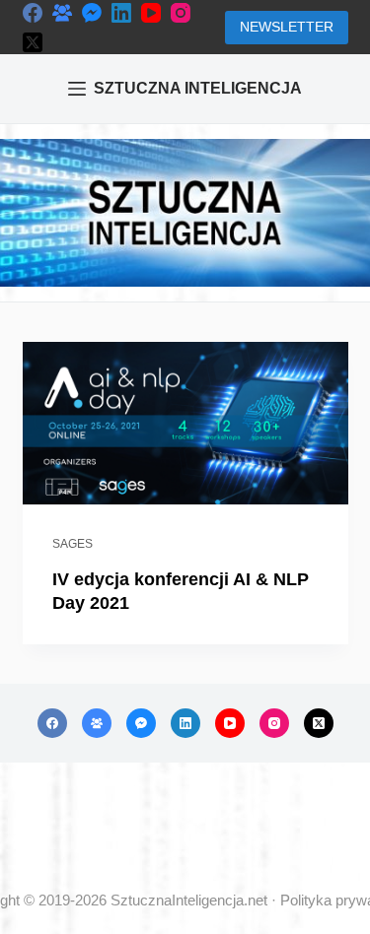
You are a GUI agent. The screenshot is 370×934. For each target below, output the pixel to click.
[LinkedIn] (121, 13)
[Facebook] (32, 13)
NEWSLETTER (286, 26)
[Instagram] (180, 13)
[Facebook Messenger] (92, 13)
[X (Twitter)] (32, 42)
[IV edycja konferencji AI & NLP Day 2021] (185, 423)
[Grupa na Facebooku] (62, 13)
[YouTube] (151, 13)
